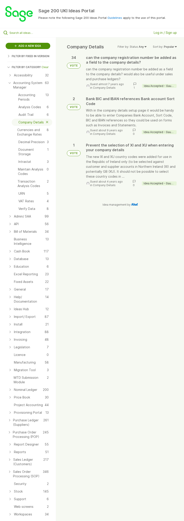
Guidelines (114, 17)
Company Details (104, 87)
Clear (45, 67)
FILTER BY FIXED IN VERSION (30, 56)
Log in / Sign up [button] (165, 32)
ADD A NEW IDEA (29, 45)
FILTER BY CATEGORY (26, 67)
